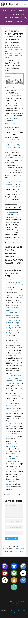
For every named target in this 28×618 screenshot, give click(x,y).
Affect (7, 47)
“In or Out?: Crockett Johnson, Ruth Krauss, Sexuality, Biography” (14, 461)
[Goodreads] (4, 580)
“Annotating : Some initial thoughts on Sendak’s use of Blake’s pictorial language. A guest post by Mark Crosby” (14, 320)
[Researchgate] (14, 587)
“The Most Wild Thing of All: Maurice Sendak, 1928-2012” (14, 345)
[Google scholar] (23, 580)
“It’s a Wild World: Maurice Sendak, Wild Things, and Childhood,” (13, 145)
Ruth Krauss (7, 51)
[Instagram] (23, 566)
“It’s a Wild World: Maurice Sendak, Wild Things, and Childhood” (14, 282)
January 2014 (11, 187)
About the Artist (14, 604)
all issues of (17, 209)
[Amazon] (14, 580)
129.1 (17, 103)
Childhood (12, 47)
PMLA (20, 49)
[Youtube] (4, 573)
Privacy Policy (20, 601)
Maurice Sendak (14, 49)
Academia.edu (10, 123)
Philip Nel (16, 45)
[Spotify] (14, 573)
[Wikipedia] (23, 573)
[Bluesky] (14, 566)
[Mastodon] (4, 566)
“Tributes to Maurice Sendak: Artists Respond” (13, 406)
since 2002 (13, 212)
